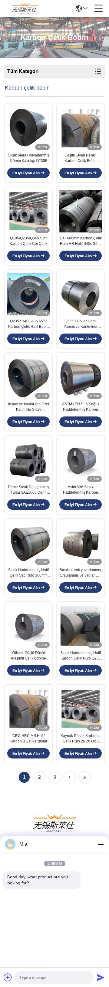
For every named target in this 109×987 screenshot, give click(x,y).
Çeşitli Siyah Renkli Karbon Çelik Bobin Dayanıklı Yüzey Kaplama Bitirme (80, 158)
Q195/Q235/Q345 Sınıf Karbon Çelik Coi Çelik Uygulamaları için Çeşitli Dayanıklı (28, 241)
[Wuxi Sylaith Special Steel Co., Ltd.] (25, 8)
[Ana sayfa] (54, 830)
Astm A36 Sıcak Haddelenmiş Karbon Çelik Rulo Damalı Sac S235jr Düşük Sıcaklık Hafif (80, 490)
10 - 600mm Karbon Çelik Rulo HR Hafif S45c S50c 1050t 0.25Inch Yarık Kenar (81, 241)
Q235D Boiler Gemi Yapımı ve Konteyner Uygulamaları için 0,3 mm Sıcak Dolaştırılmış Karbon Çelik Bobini (80, 324)
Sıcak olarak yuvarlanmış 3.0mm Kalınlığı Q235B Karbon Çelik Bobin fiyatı (28, 158)
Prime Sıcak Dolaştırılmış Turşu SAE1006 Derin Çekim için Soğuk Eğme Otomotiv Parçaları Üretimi (28, 490)
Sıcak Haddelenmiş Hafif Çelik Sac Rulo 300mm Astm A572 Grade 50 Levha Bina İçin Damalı (28, 573)
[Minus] (100, 844)
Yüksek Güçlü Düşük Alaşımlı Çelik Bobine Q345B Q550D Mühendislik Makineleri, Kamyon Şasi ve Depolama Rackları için (28, 656)
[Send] (100, 977)
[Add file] (8, 977)
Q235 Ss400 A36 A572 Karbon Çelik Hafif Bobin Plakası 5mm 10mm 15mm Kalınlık (28, 324)
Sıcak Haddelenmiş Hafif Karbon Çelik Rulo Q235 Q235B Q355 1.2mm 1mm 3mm (80, 656)
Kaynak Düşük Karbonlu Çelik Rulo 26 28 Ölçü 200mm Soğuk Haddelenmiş (81, 739)
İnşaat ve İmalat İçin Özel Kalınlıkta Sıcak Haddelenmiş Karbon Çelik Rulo (28, 407)
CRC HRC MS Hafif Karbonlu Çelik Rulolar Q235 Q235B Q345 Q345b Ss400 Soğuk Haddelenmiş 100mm (28, 739)
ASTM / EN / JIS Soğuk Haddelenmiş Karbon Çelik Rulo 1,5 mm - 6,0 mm (80, 407)
